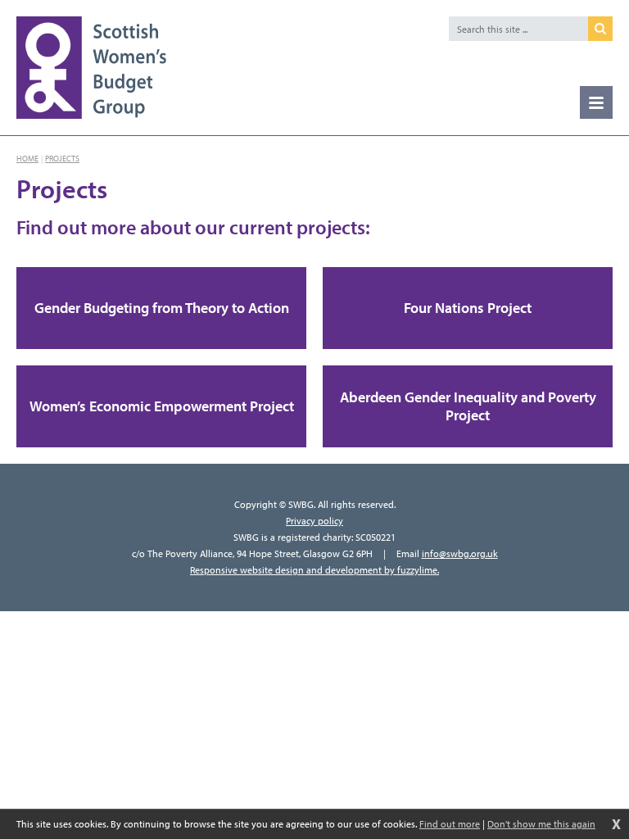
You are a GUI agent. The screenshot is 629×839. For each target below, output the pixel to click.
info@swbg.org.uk (460, 553)
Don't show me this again (541, 824)
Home (27, 159)
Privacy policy (314, 521)
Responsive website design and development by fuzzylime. (314, 570)
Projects (62, 159)
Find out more (449, 824)
